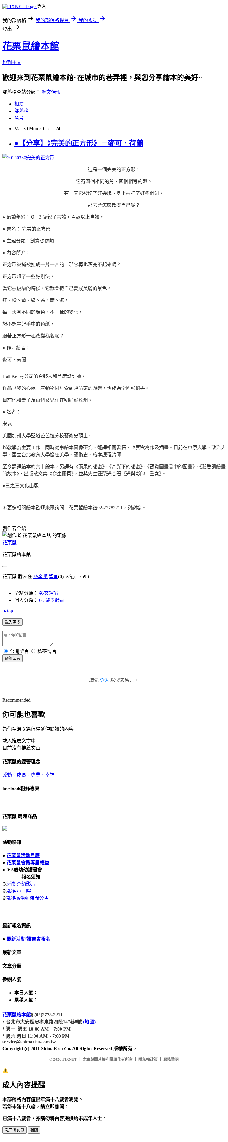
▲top (7, 610)
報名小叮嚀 (19, 891)
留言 (53, 576)
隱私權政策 (148, 1059)
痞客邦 (40, 576)
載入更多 (12, 622)
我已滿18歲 (14, 1130)
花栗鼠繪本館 (30, 46)
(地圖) (89, 1021)
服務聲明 (171, 1059)
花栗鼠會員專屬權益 (28, 862)
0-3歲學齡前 (51, 600)
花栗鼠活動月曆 (23, 855)
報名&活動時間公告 (28, 898)
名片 (19, 118)
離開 (34, 1130)
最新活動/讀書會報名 (28, 938)
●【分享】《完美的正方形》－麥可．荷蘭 (78, 143)
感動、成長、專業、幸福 (28, 774)
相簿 (19, 103)
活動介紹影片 (21, 884)
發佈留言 (12, 658)
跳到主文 (11, 62)
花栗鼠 (9, 542)
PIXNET (69, 1059)
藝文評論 (48, 593)
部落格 (21, 110)
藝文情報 (51, 91)
